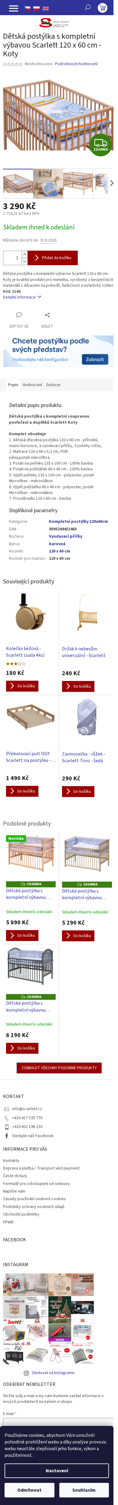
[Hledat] (88, 7)
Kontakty (11, 1161)
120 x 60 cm (59, 551)
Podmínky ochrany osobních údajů (33, 1207)
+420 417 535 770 (27, 1118)
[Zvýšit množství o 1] (24, 254)
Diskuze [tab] (53, 385)
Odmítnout (29, 1490)
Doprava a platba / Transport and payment (41, 1168)
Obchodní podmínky (21, 1214)
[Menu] (14, 8)
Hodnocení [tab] (32, 385)
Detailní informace (19, 297)
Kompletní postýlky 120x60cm (78, 522)
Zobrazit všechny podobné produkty (59, 1068)
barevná (57, 544)
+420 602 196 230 (27, 1127)
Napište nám (14, 1191)
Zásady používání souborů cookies (34, 1199)
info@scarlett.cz (27, 1109)
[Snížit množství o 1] (24, 261)
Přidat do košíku (56, 258)
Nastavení (57, 1470)
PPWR (8, 1222)
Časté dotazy (15, 1176)
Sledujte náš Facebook (33, 1136)
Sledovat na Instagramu (53, 1373)
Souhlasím (84, 1490)
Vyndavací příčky (65, 536)
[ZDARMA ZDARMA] (87, 858)
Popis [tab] (13, 385)
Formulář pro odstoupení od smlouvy (36, 1184)
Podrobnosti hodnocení (76, 64)
